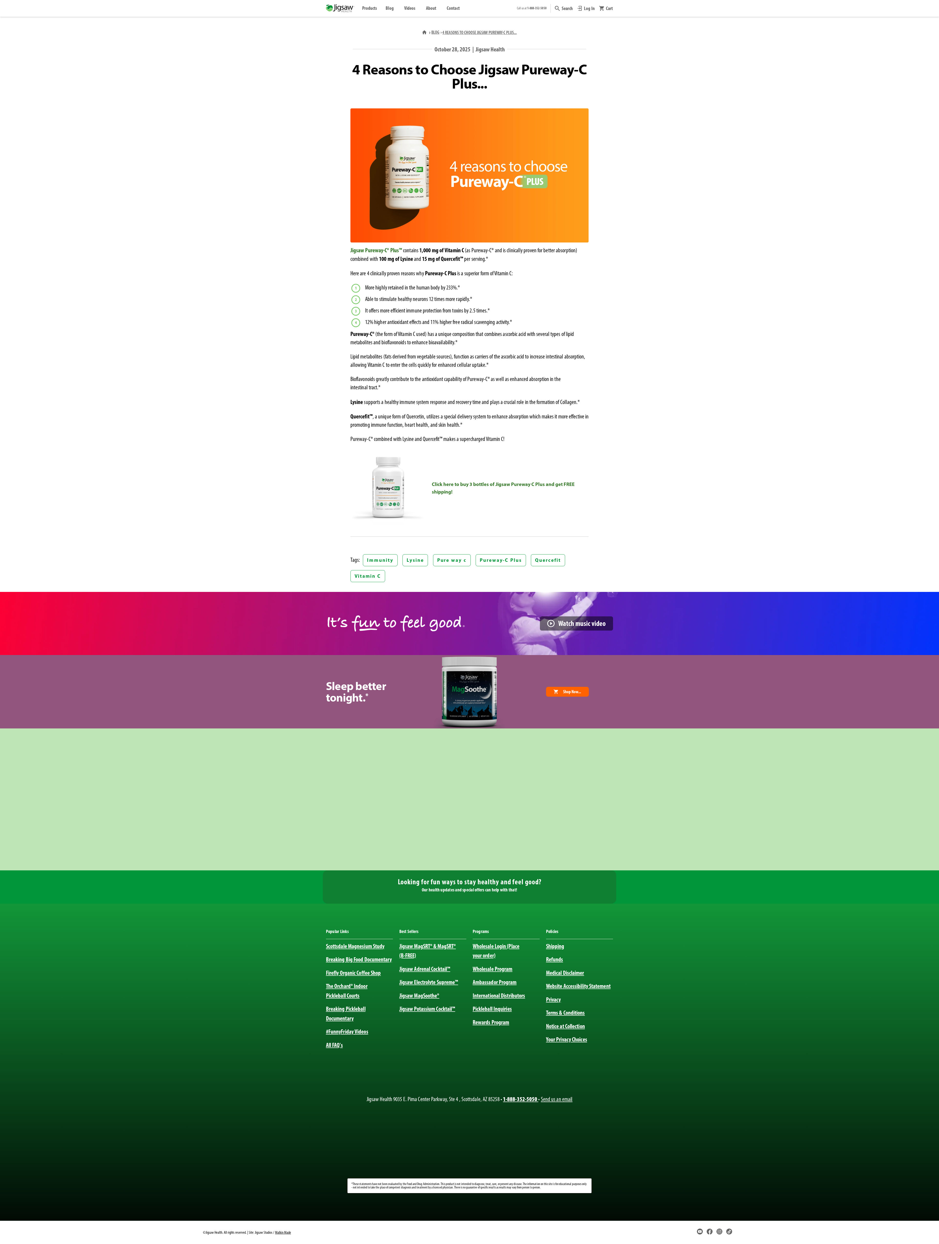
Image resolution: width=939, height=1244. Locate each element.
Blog (390, 8)
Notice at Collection (565, 1026)
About (431, 8)
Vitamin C (368, 576)
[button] (564, 8)
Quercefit (548, 560)
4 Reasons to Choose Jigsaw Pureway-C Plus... (479, 32)
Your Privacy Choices (566, 1039)
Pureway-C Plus (501, 560)
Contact (453, 8)
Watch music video (582, 623)
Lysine (415, 560)
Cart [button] (609, 8)
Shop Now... (572, 691)
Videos (409, 8)
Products (369, 8)
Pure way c (452, 560)
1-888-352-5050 (520, 1099)
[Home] (425, 32)
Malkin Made (283, 1232)
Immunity (380, 560)
